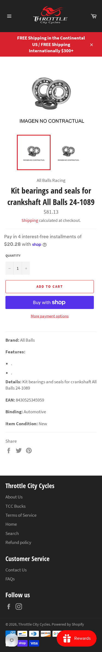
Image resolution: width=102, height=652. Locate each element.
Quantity (12, 255)
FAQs (10, 579)
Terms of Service (20, 515)
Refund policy (18, 542)
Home (11, 524)
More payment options (50, 316)
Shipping (29, 220)
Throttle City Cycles (34, 624)
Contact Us (16, 570)
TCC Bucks (15, 506)
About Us (14, 497)
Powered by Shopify (68, 624)
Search (12, 533)
